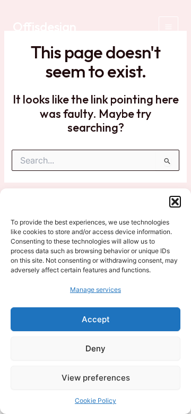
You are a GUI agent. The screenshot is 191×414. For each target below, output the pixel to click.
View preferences (96, 378)
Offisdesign (44, 26)
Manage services (95, 290)
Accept (96, 319)
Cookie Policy (95, 400)
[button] (175, 201)
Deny (95, 348)
